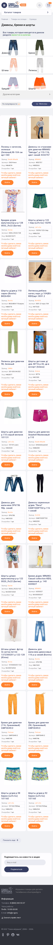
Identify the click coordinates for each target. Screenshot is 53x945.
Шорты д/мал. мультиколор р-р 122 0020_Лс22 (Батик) (12, 578)
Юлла (10, 662)
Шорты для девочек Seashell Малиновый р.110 (39, 434)
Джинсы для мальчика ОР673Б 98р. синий (10, 505)
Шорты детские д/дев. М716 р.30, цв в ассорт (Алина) (38, 364)
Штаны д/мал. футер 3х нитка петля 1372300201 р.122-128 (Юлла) (13, 653)
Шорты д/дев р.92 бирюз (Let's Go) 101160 (37, 796)
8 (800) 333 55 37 (17, 903)
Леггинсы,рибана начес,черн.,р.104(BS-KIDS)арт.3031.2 (39, 293)
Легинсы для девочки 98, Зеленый (12, 362)
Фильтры (43, 104)
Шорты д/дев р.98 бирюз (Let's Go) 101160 (10, 796)
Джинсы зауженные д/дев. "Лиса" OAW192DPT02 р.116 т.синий (39, 506)
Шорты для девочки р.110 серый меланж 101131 (12, 434)
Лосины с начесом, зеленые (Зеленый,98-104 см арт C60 (11, 150)
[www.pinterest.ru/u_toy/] (3, 934)
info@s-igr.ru (12, 913)
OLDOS (37, 515)
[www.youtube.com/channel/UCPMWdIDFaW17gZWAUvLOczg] (12, 934)
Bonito (10, 301)
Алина (37, 371)
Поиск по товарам (44, 3)
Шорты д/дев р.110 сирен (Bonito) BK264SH (11, 293)
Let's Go (38, 227)
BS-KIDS (38, 301)
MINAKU (38, 159)
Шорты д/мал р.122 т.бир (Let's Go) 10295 (39, 221)
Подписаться (16, 869)
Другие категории (11, 94)
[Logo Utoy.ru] (17, 4)
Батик (10, 230)
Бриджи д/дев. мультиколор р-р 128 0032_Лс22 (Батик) (12, 223)
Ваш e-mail (4, 851)
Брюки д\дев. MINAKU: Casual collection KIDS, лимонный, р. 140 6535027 (39, 579)
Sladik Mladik (13, 159)
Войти (7, 182)
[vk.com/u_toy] (17, 934)
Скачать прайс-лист (12, 918)
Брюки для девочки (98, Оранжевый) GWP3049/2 (38, 725)
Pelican (11, 732)
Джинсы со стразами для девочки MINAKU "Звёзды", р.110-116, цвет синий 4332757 (39, 150)
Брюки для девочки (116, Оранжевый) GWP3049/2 (11, 725)
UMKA (10, 368)
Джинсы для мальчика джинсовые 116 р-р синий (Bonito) (40, 652)
